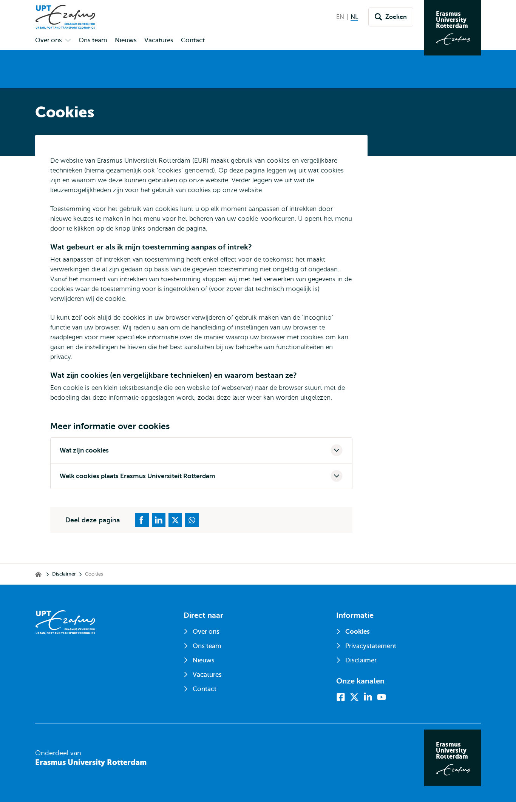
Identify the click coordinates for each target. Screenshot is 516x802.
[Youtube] (381, 697)
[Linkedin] (367, 697)
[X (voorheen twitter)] (354, 697)
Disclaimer (64, 574)
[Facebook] (340, 697)
